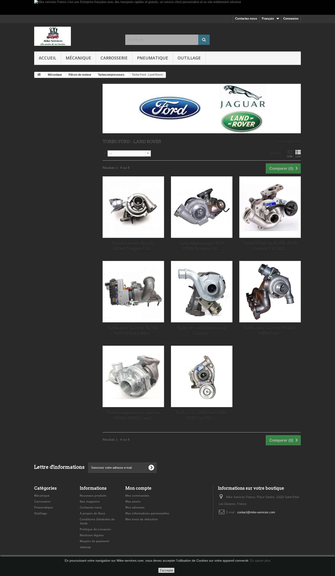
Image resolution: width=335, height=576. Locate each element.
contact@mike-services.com (256, 512)
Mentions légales (92, 535)
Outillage (189, 58)
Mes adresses (134, 507)
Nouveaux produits (93, 495)
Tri (104, 153)
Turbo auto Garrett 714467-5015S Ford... (269, 330)
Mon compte (138, 488)
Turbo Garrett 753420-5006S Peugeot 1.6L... (133, 246)
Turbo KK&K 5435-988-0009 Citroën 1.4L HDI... (270, 246)
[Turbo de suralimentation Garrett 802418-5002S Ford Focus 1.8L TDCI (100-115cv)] (201, 291)
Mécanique (78, 58)
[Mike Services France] (76, 36)
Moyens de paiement (94, 541)
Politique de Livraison (95, 529)
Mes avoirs (133, 501)
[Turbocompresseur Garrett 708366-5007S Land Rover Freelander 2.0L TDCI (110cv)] (133, 376)
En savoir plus (260, 560)
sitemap (85, 547)
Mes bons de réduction (141, 519)
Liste (298, 156)
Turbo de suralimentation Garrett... (201, 330)
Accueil (47, 58)
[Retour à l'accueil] (39, 75)
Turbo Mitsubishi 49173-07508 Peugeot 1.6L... (202, 246)
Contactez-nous (246, 18)
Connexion (291, 18)
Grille (290, 156)
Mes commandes (137, 495)
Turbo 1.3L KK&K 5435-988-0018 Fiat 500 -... (201, 415)
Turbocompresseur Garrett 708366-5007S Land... (133, 415)
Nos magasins (90, 501)
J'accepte (166, 570)
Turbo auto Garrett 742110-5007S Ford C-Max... (133, 330)
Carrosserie (114, 58)
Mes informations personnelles (147, 513)
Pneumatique (152, 58)
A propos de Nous (92, 513)
